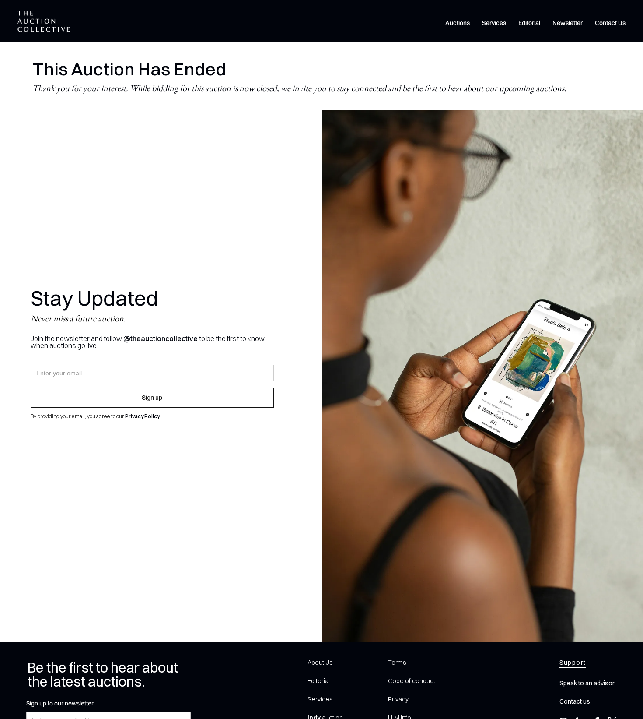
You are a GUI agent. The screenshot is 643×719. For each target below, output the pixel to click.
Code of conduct (411, 681)
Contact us (574, 701)
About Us (320, 662)
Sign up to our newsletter (60, 703)
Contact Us (610, 23)
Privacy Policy (142, 416)
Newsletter (567, 23)
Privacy (398, 699)
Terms (397, 662)
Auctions (457, 23)
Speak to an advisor (587, 683)
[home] (43, 21)
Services (494, 23)
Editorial (529, 23)
